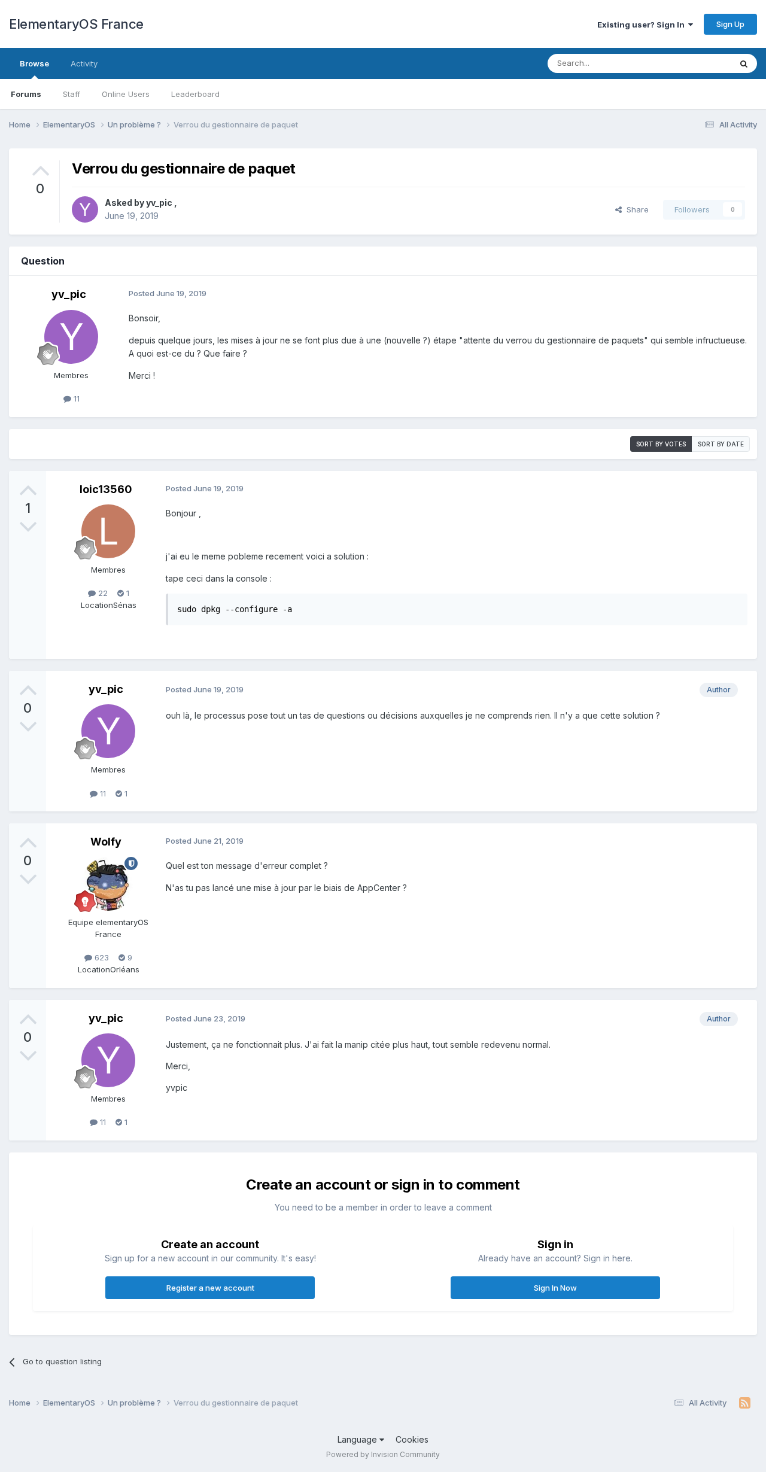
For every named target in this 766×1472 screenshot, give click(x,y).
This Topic (696, 63)
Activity (84, 63)
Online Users (126, 94)
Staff (71, 94)
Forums (26, 94)
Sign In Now (555, 1287)
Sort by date (721, 444)
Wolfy (105, 841)
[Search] (744, 63)
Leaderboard (195, 94)
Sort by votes (661, 444)
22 (102, 593)
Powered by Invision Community (383, 1454)
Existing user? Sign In (642, 24)
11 (75, 398)
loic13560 (106, 489)
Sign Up (730, 24)
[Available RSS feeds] (744, 1403)
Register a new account (210, 1287)
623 (100, 957)
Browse (34, 63)
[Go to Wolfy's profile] (108, 884)
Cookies (412, 1439)
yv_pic (160, 202)
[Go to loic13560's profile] (108, 531)
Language (358, 1439)
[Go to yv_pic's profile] (85, 209)
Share (635, 209)
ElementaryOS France (76, 24)
